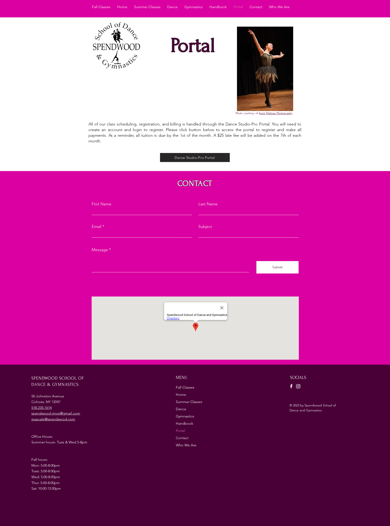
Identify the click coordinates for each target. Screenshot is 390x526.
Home (181, 394)
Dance (181, 409)
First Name (101, 204)
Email (96, 227)
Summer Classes (189, 402)
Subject (205, 227)
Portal (180, 431)
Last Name (208, 204)
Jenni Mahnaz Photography (275, 113)
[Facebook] (291, 386)
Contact (182, 438)
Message (100, 250)
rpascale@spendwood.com (53, 419)
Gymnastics (185, 416)
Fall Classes (185, 387)
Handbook (184, 423)
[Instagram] (298, 386)
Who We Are (186, 445)
